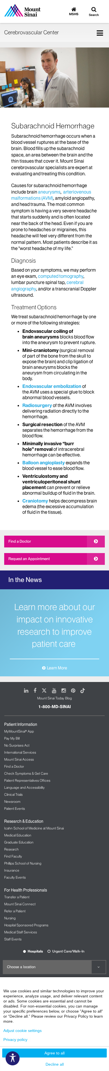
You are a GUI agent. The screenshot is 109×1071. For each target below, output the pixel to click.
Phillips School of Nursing (22, 863)
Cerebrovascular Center (31, 32)
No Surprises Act (16, 745)
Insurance (11, 870)
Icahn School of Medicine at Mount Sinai (34, 828)
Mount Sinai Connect (19, 904)
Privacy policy (15, 1039)
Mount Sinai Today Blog (54, 698)
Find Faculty (13, 856)
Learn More (57, 667)
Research (11, 849)
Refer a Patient (14, 911)
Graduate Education (19, 842)
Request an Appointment (29, 558)
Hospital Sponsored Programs (26, 925)
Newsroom (12, 801)
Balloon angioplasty (43, 462)
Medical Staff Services (20, 932)
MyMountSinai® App (19, 731)
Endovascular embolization (51, 386)
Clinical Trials (13, 794)
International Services (20, 752)
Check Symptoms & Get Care (26, 773)
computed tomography (60, 276)
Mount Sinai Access (19, 759)
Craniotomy (35, 501)
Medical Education (17, 835)
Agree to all (54, 1053)
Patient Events (14, 808)
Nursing (10, 918)
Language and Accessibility (24, 787)
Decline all (55, 1064)
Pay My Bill (12, 738)
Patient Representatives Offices (27, 780)
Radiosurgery (37, 405)
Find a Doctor (19, 541)
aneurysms (49, 192)
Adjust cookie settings (22, 1030)
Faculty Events (15, 877)
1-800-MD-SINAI (54, 706)
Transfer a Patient (16, 897)
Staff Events (13, 939)
